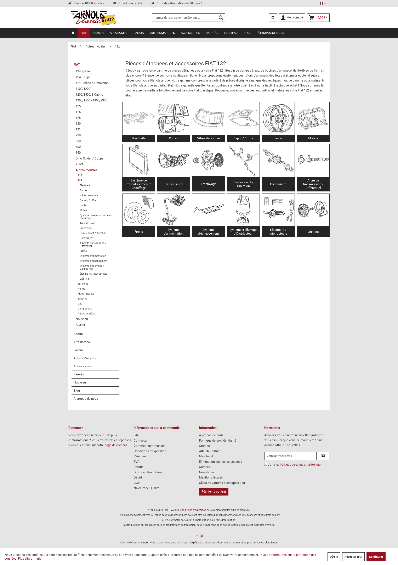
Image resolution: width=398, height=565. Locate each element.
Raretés (79, 374)
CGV (137, 483)
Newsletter (206, 472)
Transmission (87, 223)
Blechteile (85, 185)
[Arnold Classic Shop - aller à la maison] (93, 17)
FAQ (136, 435)
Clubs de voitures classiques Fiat (222, 483)
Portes (83, 190)
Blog (77, 390)
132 (80, 180)
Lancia (78, 350)
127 (80, 175)
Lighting (84, 278)
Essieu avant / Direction (93, 233)
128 (78, 118)
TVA (137, 462)
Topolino (82, 298)
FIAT (77, 64)
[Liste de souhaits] (273, 17)
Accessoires (82, 366)
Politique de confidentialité (217, 440)
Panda (81, 288)
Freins (83, 251)
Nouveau (82, 319)
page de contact (116, 445)
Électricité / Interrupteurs (93, 273)
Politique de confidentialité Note (300, 464)
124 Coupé (83, 77)
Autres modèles (86, 170)
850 (78, 153)
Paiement (140, 456)
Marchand (206, 456)
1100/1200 (83, 89)
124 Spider (83, 71)
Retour (138, 467)
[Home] (73, 33)
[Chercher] (221, 17)
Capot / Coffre (88, 200)
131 (78, 129)
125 (78, 106)
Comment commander (149, 446)
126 (78, 112)
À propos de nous (86, 399)
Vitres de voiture (89, 195)
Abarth (78, 334)
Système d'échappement (93, 260)
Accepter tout (353, 556)
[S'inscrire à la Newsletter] (322, 456)
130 (78, 123)
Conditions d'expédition (150, 451)
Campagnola (85, 308)
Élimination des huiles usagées (220, 462)
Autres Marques (85, 358)
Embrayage (86, 228)
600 (78, 147)
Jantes (83, 205)
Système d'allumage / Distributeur (92, 267)
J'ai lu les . (294, 464)
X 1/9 (79, 164)
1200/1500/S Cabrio (89, 94)
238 (78, 135)
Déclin (334, 556)
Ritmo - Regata (86, 293)
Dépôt (138, 477)
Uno (80, 303)
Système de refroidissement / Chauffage (96, 217)
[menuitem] (188, 17)
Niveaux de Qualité (146, 488)
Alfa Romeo (82, 342)
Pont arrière (86, 238)
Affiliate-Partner (210, 451)
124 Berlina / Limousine (92, 83)
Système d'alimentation (93, 255)
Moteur (84, 210)
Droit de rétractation (148, 472)
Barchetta (83, 283)
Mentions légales (211, 477)
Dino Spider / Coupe (89, 158)
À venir (80, 325)
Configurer (376, 556)
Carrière (204, 467)
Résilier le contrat (213, 491)
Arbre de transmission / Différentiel (93, 244)
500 (78, 141)
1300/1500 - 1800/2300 (91, 100)
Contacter (140, 440)
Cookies (205, 446)
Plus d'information (30, 558)
